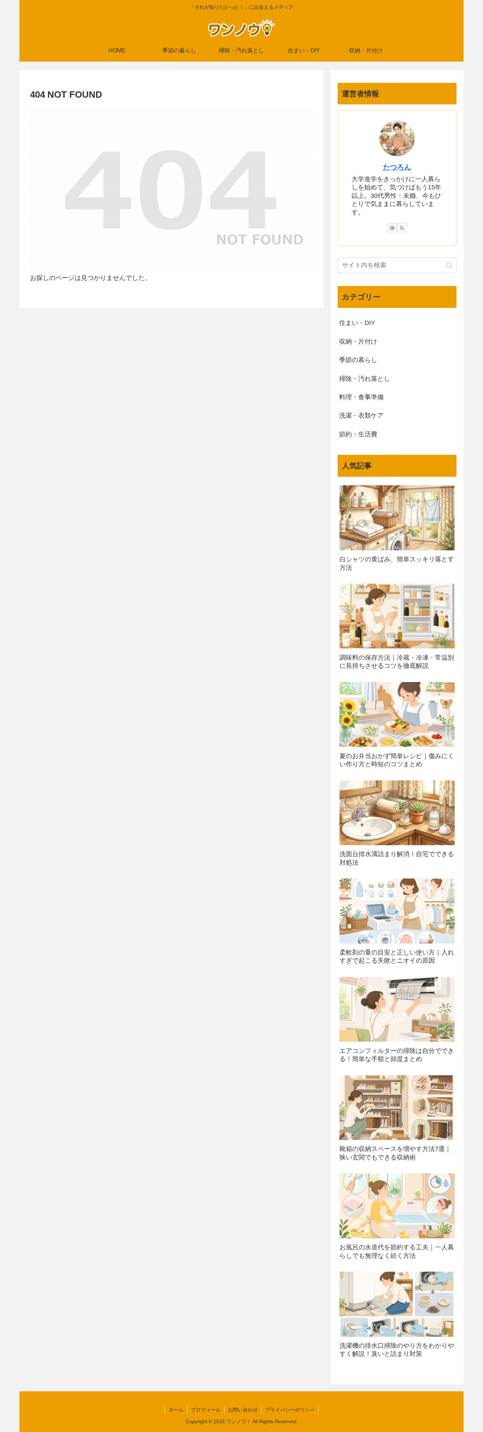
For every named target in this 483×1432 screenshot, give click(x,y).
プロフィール (206, 1410)
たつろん (397, 167)
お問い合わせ (243, 1410)
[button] (449, 265)
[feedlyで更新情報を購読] (392, 227)
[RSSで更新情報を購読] (402, 227)
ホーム (176, 1410)
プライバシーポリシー (290, 1410)
